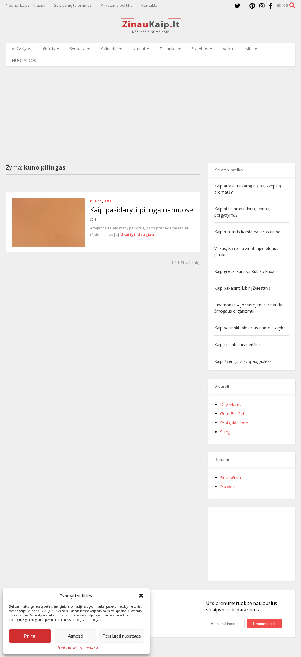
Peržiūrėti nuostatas (122, 635)
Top (108, 201)
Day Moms (230, 404)
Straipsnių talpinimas (73, 5)
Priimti (30, 635)
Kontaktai (92, 648)
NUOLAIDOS (24, 60)
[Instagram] (262, 6)
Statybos (199, 48)
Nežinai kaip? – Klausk (25, 5)
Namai (138, 48)
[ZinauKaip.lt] (150, 31)
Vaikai (228, 48)
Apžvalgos (21, 48)
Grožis (49, 48)
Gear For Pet (232, 413)
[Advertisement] (150, 110)
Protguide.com (234, 422)
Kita (249, 48)
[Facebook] (271, 6)
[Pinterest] (252, 6)
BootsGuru (230, 477)
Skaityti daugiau (137, 234)
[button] (141, 596)
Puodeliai (229, 487)
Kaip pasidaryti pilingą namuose (141, 209)
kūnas (96, 201)
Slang (225, 432)
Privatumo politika (70, 648)
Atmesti (75, 635)
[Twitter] (237, 6)
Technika (168, 48)
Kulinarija (109, 48)
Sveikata (78, 48)
